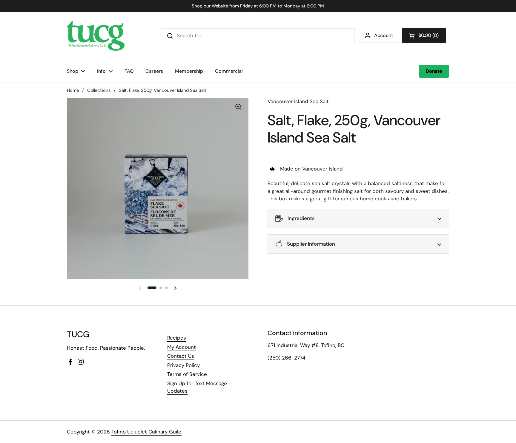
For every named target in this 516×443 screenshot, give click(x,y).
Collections (98, 90)
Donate (434, 71)
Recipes (176, 337)
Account (383, 35)
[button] (424, 35)
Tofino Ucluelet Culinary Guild (146, 431)
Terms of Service (187, 374)
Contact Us (180, 356)
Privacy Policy (183, 365)
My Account (181, 347)
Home (73, 90)
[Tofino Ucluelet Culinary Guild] (96, 36)
